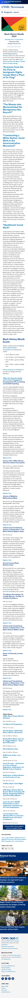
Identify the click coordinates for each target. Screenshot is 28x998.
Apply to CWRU (4, 986)
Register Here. (7, 458)
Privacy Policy (11, 946)
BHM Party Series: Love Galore (12, 756)
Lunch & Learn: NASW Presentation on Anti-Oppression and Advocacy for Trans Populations (12, 804)
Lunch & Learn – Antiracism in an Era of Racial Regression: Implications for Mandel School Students (13, 766)
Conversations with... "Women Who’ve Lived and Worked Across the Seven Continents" (13, 816)
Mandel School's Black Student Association (13, 347)
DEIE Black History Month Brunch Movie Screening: (14, 793)
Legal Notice (4, 946)
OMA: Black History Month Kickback (13, 717)
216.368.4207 (17, 957)
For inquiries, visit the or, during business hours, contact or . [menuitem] (11, 957)
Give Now (3, 988)
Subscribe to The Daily (6, 969)
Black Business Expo (10, 749)
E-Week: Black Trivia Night (13, 783)
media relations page (15, 955)
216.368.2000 (4, 944)
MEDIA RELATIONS (6, 952)
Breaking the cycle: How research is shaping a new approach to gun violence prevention (13, 880)
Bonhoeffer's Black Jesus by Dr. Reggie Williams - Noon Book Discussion (13, 741)
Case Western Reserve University (12, 941)
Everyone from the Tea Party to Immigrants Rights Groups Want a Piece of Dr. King (13, 72)
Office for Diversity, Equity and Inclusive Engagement (12, 379)
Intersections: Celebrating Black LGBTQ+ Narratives (13, 732)
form (6, 591)
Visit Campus (4, 990)
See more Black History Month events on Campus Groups (14, 827)
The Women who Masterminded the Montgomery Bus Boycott (12, 108)
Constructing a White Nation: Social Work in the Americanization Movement (14, 140)
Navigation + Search (10, 12)
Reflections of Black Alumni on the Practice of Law (13, 776)
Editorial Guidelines (5, 967)
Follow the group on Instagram (12, 369)
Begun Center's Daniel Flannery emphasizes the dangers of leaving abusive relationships (12, 904)
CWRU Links (5, 984)
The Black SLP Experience (12, 724)
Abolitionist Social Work (13, 226)
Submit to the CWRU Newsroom (8, 971)
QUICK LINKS (5, 963)
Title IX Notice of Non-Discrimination (9, 948)
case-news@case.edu (5, 959)
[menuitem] (14, 966)
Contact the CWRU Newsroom (8, 965)
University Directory (5, 992)
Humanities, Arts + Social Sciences (14, 841)
